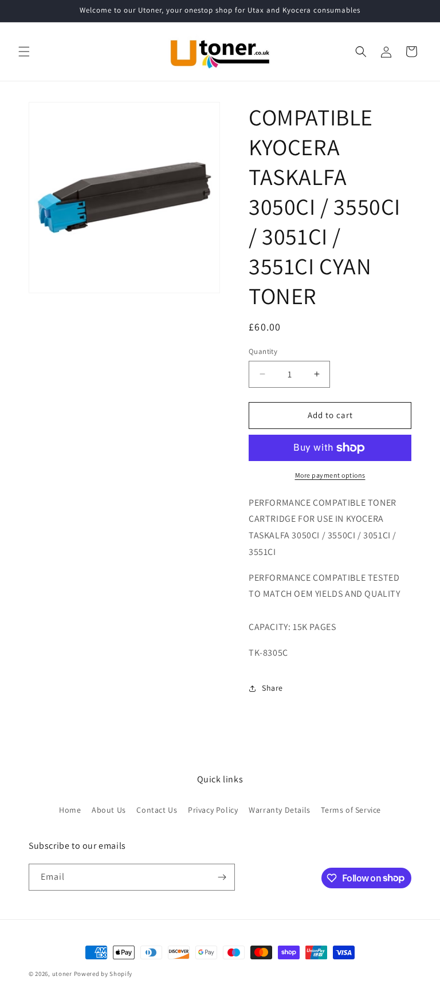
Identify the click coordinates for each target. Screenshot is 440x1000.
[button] (24, 51)
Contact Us (156, 810)
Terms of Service (351, 810)
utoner (62, 974)
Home (70, 810)
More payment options (330, 475)
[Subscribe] (221, 877)
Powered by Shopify (103, 974)
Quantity (263, 351)
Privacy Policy (213, 810)
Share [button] (272, 688)
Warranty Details (280, 810)
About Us (109, 810)
